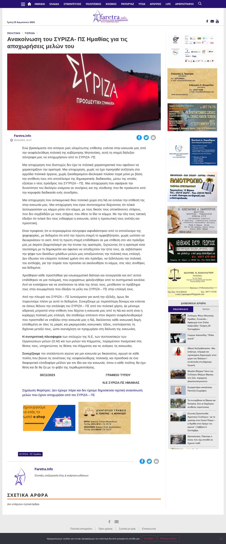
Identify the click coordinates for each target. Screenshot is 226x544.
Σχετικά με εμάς (127, 528)
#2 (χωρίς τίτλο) (30, 4)
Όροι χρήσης (106, 528)
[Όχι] (221, 538)
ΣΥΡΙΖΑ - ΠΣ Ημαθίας (30, 454)
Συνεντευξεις (72, 4)
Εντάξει (148, 538)
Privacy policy (168, 538)
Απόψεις (155, 4)
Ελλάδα (54, 4)
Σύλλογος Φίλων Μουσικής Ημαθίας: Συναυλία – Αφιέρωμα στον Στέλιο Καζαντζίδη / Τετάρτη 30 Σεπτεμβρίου (201, 322)
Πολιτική (13, 33)
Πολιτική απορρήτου (81, 528)
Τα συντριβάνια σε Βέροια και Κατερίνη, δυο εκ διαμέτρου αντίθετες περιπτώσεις (201, 403)
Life (168, 4)
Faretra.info (22, 135)
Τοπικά (30, 33)
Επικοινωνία (149, 528)
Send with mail (153, 137)
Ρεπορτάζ (127, 4)
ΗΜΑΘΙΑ (40, 4)
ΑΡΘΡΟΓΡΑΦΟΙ (184, 4)
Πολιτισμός (93, 4)
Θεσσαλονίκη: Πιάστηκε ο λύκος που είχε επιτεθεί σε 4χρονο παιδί (200, 439)
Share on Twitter (146, 137)
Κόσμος (111, 4)
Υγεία (142, 4)
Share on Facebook (139, 137)
